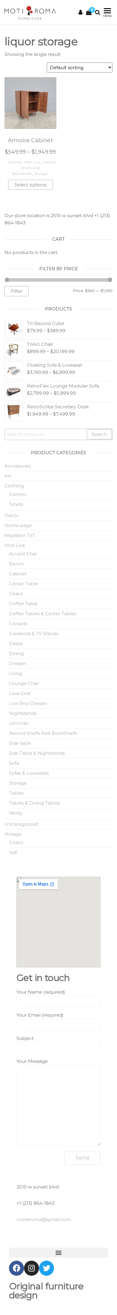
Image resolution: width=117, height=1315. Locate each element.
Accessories (17, 466)
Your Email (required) (40, 1015)
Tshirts (16, 504)
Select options (30, 185)
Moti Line (32, 162)
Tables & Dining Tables (34, 803)
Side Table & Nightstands (37, 753)
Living (15, 673)
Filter (16, 291)
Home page (18, 525)
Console (18, 623)
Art (7, 476)
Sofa (14, 763)
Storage (41, 173)
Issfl (13, 852)
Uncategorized (21, 824)
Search (99, 434)
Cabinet (15, 162)
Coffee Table (23, 603)
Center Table (23, 584)
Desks (15, 643)
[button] (58, 1253)
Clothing (14, 486)
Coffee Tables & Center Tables (42, 613)
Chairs (16, 593)
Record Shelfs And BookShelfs (34, 168)
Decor (11, 515)
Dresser (17, 663)
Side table (20, 743)
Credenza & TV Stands (33, 633)
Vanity (15, 813)
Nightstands (22, 713)
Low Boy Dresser (28, 703)
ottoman (19, 723)
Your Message (32, 1061)
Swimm (17, 494)
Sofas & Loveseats (29, 773)
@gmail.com (43, 1219)
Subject (25, 1038)
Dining (16, 653)
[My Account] (80, 12)
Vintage (13, 834)
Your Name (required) (40, 992)
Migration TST (19, 535)
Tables (16, 793)
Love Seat (20, 693)
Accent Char (23, 554)
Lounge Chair (24, 683)
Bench (16, 564)
